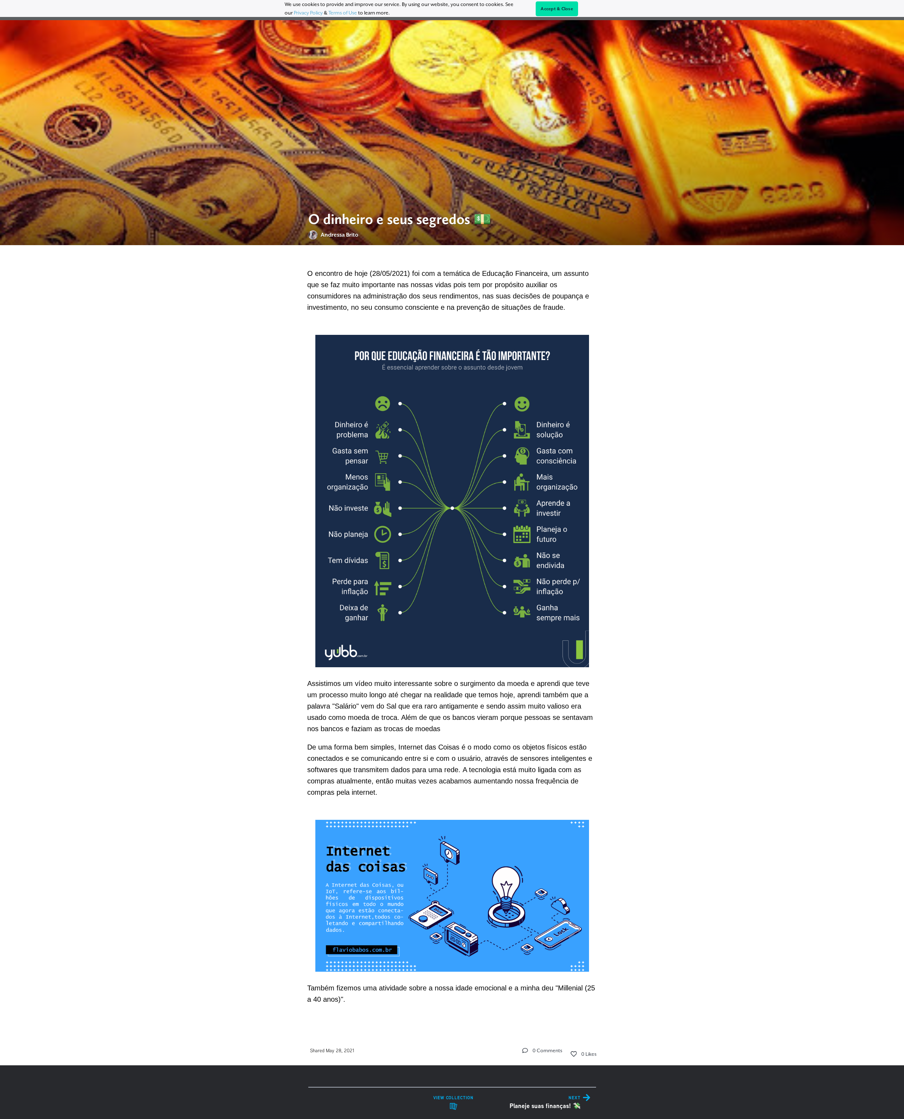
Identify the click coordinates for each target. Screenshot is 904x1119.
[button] (525, 1050)
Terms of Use (342, 13)
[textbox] (452, 635)
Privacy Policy (308, 13)
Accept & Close (557, 8)
